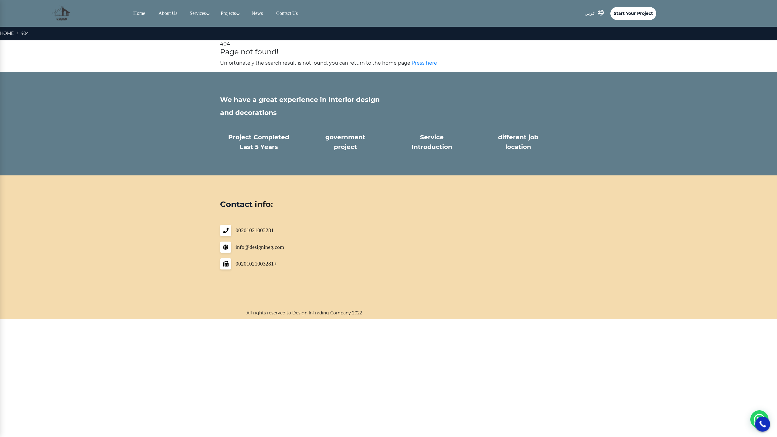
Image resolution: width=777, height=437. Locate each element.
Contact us (287, 13)
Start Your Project (633, 13)
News (257, 13)
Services (198, 13)
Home (139, 13)
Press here (424, 63)
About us (167, 13)
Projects (228, 13)
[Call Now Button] (762, 424)
